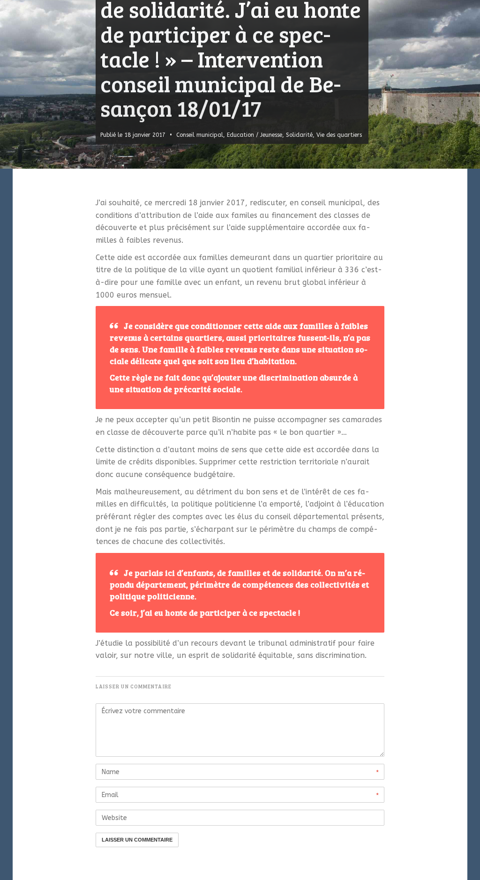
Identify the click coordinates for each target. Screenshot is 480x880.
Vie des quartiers (339, 135)
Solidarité (299, 135)
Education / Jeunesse (254, 135)
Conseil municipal (199, 135)
